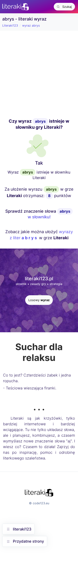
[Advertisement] (39, 74)
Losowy (39, 300)
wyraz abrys (31, 25)
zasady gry (38, 284)
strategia (56, 284)
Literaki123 (10, 25)
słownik (21, 284)
